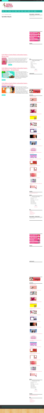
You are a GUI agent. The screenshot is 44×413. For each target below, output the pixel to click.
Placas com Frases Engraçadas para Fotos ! (35, 102)
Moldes (16, 11)
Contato (35, 11)
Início (3, 11)
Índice (6, 11)
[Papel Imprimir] (34, 36)
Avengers (32, 65)
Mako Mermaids (33, 67)
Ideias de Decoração (33, 202)
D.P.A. (32, 62)
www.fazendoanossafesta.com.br (33, 395)
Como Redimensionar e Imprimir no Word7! (35, 359)
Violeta (32, 64)
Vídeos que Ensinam (33, 203)
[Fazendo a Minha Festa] (8, 8)
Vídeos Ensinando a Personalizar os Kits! (35, 133)
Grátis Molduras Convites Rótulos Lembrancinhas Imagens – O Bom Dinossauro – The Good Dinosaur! (15, 69)
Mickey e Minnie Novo (34, 63)
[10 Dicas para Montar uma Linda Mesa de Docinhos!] (33, 313)
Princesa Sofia (33, 61)
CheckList (9, 11)
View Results (35, 70)
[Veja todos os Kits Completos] (34, 236)
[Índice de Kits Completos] (33, 101)
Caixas (25, 11)
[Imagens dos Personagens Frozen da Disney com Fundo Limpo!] (33, 144)
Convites (29, 11)
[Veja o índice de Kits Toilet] (34, 41)
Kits (13, 11)
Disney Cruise (33, 66)
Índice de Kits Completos (33, 96)
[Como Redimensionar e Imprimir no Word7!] (33, 176)
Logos (19, 11)
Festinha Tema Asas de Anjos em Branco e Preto (14, 0)
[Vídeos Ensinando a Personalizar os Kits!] (33, 138)
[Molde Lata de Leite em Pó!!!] (33, 300)
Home (3, 14)
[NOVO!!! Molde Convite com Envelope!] (33, 182)
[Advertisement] (8, 23)
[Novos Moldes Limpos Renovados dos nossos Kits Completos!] (33, 345)
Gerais (22, 11)
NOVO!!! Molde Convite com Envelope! (35, 177)
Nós (32, 11)
